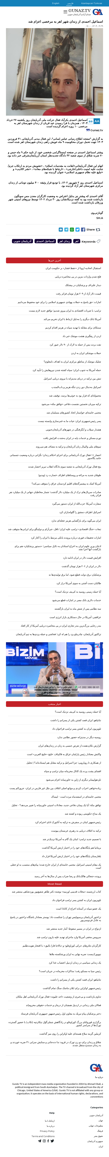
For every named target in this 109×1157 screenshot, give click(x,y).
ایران (101, 1146)
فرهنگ (100, 1131)
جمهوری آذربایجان (95, 1141)
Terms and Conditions (43, 1136)
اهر (77, 241)
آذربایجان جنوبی (22, 241)
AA (97, 121)
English (55, 3)
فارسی (70, 3)
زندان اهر (64, 241)
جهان (100, 1120)
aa (91, 121)
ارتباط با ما (49, 1121)
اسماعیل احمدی (45, 241)
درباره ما (50, 1126)
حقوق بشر (98, 1136)
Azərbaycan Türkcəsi (91, 3)
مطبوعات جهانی (96, 1125)
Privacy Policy (47, 1131)
